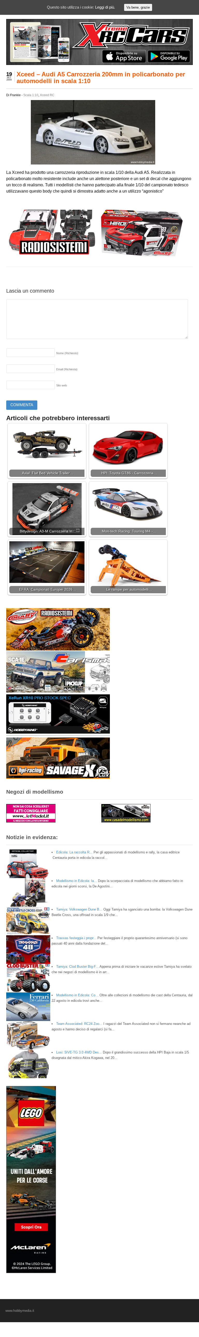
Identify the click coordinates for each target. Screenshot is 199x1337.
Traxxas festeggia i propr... (76, 938)
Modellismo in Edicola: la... (76, 881)
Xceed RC (47, 95)
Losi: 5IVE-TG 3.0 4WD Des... (79, 1052)
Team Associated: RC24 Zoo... (79, 1024)
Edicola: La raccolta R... (74, 852)
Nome (67, 353)
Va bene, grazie (138, 7)
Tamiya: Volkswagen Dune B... (79, 909)
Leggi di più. (105, 7)
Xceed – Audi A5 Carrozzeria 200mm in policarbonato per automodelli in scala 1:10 (101, 77)
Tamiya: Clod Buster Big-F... (77, 967)
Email (66, 369)
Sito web (61, 385)
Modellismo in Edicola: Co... (77, 995)
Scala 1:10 (30, 95)
